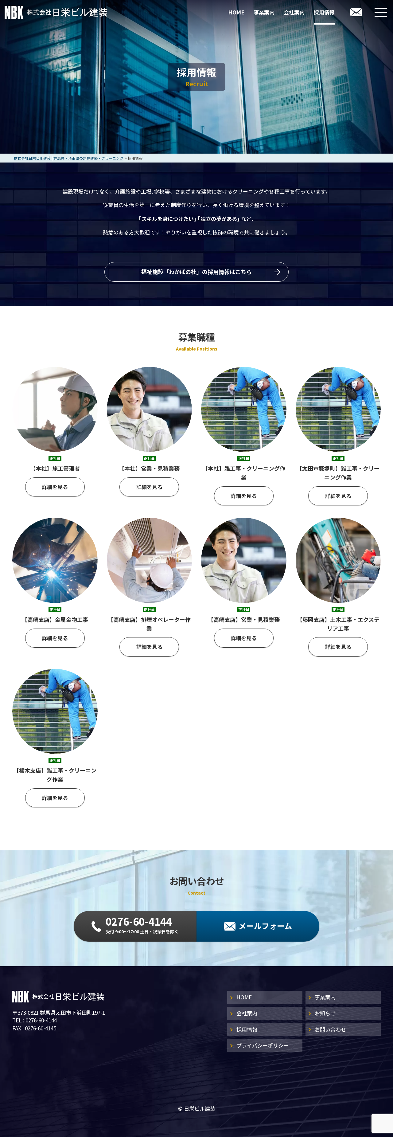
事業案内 (264, 12)
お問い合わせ (330, 1029)
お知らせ (325, 1013)
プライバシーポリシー (262, 1045)
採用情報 (324, 12)
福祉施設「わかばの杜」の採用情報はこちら (196, 272)
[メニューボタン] (380, 12)
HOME (236, 12)
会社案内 (294, 12)
